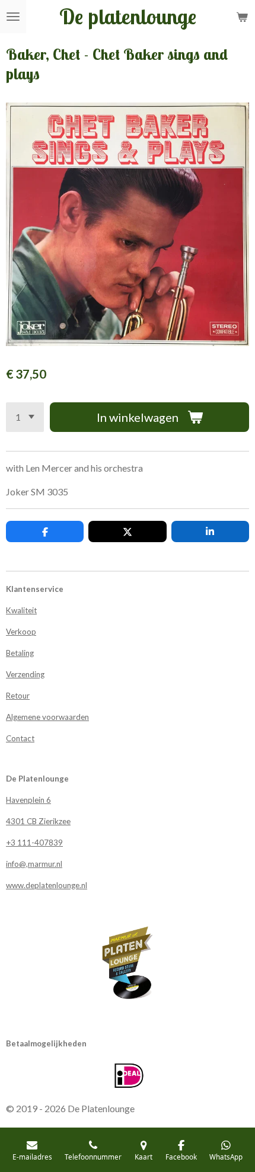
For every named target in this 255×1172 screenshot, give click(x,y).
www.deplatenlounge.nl (46, 885)
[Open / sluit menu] (13, 16)
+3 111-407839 (34, 842)
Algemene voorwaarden (47, 717)
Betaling (20, 653)
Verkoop (21, 631)
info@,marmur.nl (34, 864)
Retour (18, 695)
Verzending (25, 674)
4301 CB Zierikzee (38, 821)
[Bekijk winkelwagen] (242, 16)
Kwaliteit (21, 610)
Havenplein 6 (28, 800)
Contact (20, 738)
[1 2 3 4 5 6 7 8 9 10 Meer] (25, 417)
